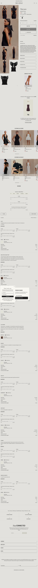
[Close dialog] (14, 286)
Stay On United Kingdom (19, 295)
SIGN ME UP (8, 296)
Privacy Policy (8, 300)
